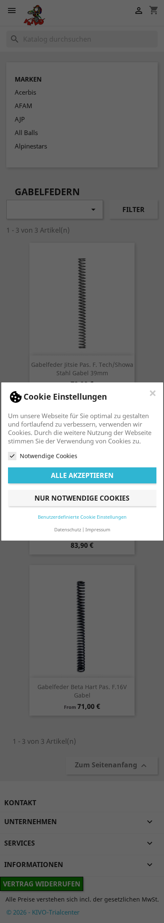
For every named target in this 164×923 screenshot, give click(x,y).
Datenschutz (67, 529)
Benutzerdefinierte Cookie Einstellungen (82, 517)
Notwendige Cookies (48, 456)
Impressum (97, 529)
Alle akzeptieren (82, 475)
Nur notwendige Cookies (82, 498)
